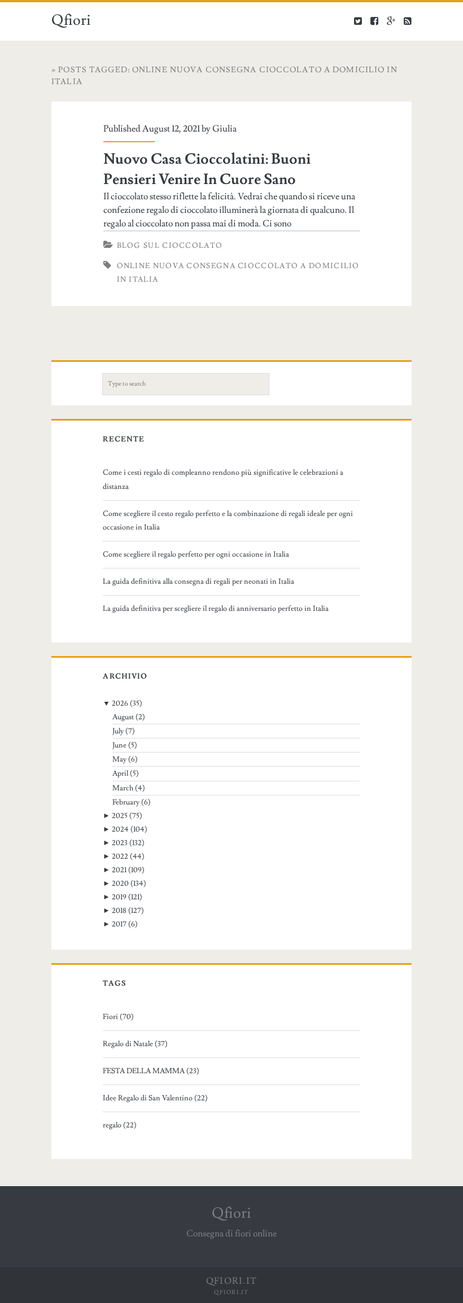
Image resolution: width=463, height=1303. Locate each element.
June (119, 745)
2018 (119, 910)
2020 (120, 883)
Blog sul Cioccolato (170, 245)
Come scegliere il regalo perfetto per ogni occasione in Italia (196, 554)
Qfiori (71, 20)
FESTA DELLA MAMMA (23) (151, 1070)
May (119, 759)
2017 (119, 924)
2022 (120, 856)
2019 (119, 897)
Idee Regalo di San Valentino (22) (155, 1098)
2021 (119, 870)
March (122, 788)
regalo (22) (120, 1125)
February (125, 802)
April (120, 773)
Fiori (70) (118, 1016)
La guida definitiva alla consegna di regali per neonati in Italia (198, 581)
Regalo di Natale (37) (135, 1043)
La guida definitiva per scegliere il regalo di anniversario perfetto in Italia (216, 608)
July (118, 731)
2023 (120, 842)
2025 (120, 815)
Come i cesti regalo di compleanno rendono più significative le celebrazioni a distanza (223, 479)
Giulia (224, 128)
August (123, 717)
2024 (120, 829)
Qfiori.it (231, 1292)
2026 (120, 703)
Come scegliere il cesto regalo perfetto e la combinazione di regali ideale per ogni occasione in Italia (228, 520)
